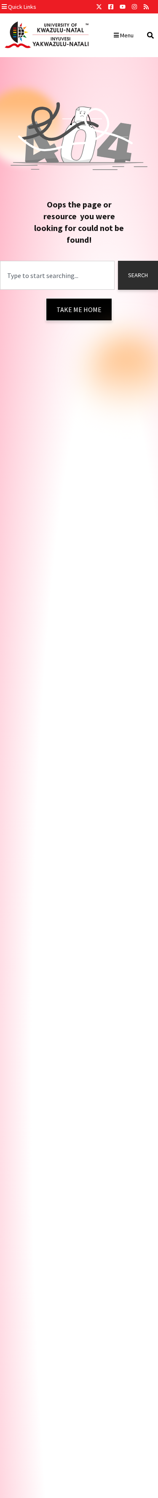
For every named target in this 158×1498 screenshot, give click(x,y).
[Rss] (146, 7)
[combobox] (57, 275)
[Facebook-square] (111, 7)
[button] (43, 7)
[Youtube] (123, 7)
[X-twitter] (99, 7)
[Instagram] (134, 7)
